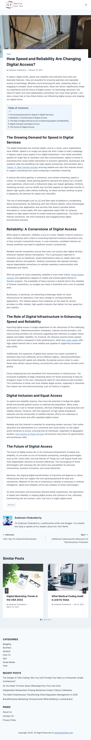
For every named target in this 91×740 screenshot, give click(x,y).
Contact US (8, 716)
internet (11, 505)
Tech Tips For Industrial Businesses (20, 537)
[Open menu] (86, 5)
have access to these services (29, 434)
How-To (6, 655)
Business (7, 647)
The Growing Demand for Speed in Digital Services (31, 115)
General (6, 651)
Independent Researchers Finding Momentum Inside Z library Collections (37, 690)
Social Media (9, 662)
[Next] (84, 591)
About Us (7, 712)
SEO (5, 658)
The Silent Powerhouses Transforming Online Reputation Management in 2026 (40, 695)
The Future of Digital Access (22, 127)
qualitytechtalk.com (64, 733)
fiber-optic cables (69, 340)
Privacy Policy (9, 720)
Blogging (7, 644)
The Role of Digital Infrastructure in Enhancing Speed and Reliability (39, 121)
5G (39, 200)
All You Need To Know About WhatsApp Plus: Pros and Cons (32, 686)
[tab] (40, 619)
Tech (9, 54)
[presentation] (23, 577)
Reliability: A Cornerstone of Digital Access (28, 118)
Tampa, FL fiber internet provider (22, 167)
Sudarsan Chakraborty (17, 70)
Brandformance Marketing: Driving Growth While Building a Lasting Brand (38, 699)
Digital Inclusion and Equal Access (25, 124)
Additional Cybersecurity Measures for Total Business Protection (70, 538)
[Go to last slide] (7, 591)
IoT (58, 458)
